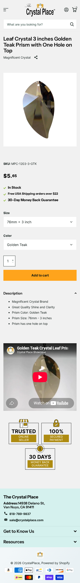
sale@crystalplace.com (26, 520)
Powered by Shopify (55, 563)
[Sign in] (66, 10)
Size (6, 213)
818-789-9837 (20, 514)
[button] (13, 257)
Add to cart (40, 275)
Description (12, 293)
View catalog (5, 10)
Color (7, 235)
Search (72, 24)
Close (40, 531)
